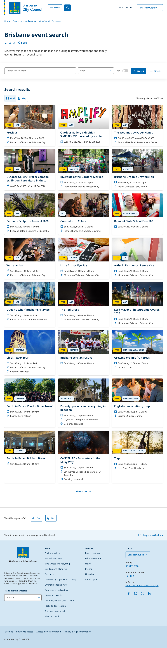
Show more (81, 491)
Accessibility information (48, 631)
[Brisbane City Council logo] (23, 7)
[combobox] (91, 70)
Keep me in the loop (152, 535)
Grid (12, 98)
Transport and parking (56, 611)
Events (88, 568)
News (88, 563)
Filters (157, 70)
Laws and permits (53, 595)
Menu (57, 7)
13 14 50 (130, 575)
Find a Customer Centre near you (142, 585)
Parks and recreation (55, 605)
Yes (38, 518)
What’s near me (93, 558)
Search (140, 70)
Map (24, 98)
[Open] (111, 70)
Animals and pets (53, 558)
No (52, 518)
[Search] (67, 7)
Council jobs (91, 579)
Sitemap (9, 631)
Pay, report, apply (148, 7)
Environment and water (56, 584)
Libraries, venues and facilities (60, 600)
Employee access (24, 631)
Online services (52, 553)
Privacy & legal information (77, 631)
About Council (52, 616)
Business (49, 574)
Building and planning (56, 568)
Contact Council (124, 7)
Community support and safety (60, 579)
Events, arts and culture (56, 590)
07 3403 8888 (132, 566)
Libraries (89, 574)
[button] (22, 42)
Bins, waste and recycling (57, 563)
